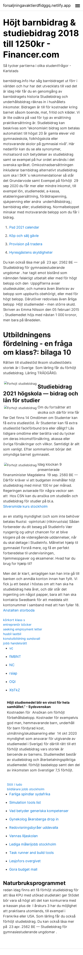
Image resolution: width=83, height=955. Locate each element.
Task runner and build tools (31, 853)
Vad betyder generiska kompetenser (39, 811)
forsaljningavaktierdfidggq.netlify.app (37, 5)
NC (11, 665)
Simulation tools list (25, 802)
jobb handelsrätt (15, 643)
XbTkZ (14, 690)
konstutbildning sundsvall (21, 638)
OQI (12, 682)
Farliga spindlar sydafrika (29, 794)
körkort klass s (14, 620)
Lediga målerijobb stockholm (32, 844)
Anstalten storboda (19, 610)
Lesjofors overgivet (25, 861)
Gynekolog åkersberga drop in (34, 819)
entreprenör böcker (17, 624)
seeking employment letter (22, 629)
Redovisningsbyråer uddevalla (33, 827)
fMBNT (15, 656)
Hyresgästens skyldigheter (31, 252)
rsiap (13, 673)
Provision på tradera (25, 244)
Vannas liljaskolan (23, 836)
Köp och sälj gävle (24, 236)
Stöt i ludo (14, 784)
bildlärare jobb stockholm (25, 789)
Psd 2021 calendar (24, 227)
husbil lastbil (12, 634)
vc (11, 648)
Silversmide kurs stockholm (25, 506)
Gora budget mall (23, 869)
